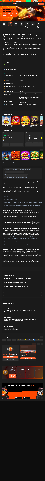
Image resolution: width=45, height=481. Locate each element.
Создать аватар (13, 376)
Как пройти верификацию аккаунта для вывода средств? (17, 294)
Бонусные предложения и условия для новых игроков (16, 174)
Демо (6, 121)
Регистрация (41, 3)
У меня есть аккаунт (10, 359)
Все (41, 114)
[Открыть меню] (2, 4)
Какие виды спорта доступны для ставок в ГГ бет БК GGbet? (18, 278)
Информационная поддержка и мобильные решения (16, 177)
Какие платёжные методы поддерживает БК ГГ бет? (16, 286)
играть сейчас (6, 119)
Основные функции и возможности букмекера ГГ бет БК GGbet (17, 169)
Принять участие (28, 358)
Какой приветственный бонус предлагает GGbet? (15, 282)
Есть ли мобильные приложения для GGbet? (14, 290)
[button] (40, 19)
